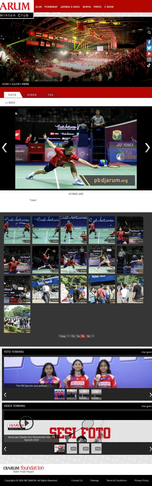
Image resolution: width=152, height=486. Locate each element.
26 (88, 336)
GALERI (57, 13)
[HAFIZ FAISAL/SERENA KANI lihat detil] (18, 230)
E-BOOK (109, 7)
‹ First (62, 336)
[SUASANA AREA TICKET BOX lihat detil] (46, 289)
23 (73, 336)
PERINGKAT (51, 7)
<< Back (10, 102)
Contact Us (77, 480)
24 (78, 336)
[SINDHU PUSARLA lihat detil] (102, 260)
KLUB (39, 7)
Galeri (16, 84)
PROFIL (98, 7)
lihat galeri (147, 352)
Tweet (33, 200)
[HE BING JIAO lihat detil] (131, 230)
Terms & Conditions (117, 480)
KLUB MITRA (43, 13)
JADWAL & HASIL (70, 7)
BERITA (87, 7)
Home (5, 84)
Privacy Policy (142, 480)
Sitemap (94, 480)
